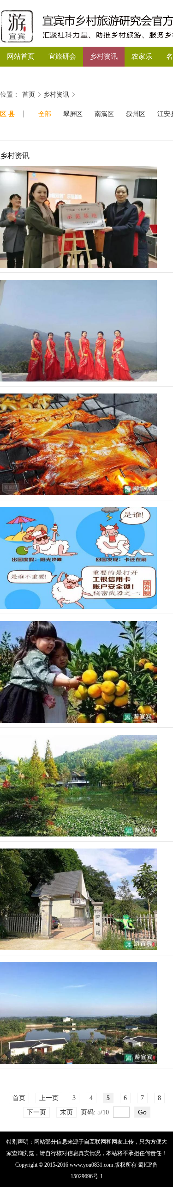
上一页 (49, 1098)
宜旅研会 (62, 56)
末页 (66, 1112)
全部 (44, 114)
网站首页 (21, 56)
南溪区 (104, 114)
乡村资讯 (104, 56)
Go (142, 1112)
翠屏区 (73, 114)
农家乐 (141, 56)
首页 (28, 94)
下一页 (36, 1112)
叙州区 (135, 114)
